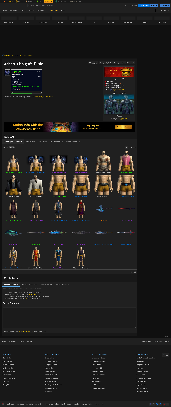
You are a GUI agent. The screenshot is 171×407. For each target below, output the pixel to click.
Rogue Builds (141, 385)
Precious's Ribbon (126, 173)
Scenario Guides (51, 381)
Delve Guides (7, 361)
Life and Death (13, 244)
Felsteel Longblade (126, 220)
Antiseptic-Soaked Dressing (103, 173)
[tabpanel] (69, 209)
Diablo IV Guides (142, 355)
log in (20, 331)
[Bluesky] (157, 404)
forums (27, 298)
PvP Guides (95, 378)
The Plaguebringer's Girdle (126, 196)
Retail (20, 1)
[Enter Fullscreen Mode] (158, 10)
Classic (31, 1)
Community (42, 10)
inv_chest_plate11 (118, 90)
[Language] (168, 10)
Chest (30, 55)
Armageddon (81, 244)
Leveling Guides (8, 365)
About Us (30, 404)
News (5, 10)
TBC (40, 1)
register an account (28, 331)
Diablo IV (75, 1)
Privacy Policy (87, 404)
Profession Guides (8, 371)
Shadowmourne (103, 220)
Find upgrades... (119, 63)
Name (12, 147)
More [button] (63, 10)
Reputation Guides (51, 375)
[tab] (13, 141)
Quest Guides (50, 371)
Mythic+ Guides (7, 368)
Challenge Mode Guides (53, 385)
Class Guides (6, 358)
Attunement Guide (98, 358)
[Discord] (150, 404)
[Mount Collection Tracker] (69, 127)
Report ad (167, 336)
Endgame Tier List (143, 365)
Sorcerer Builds (141, 388)
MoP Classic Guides (52, 355)
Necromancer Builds (143, 378)
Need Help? (10, 404)
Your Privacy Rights (52, 404)
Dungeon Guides (51, 365)
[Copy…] (126, 147)
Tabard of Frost (58, 268)
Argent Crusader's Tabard (13, 268)
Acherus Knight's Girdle (58, 196)
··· (65, 1)
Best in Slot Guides (98, 361)
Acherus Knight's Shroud (13, 220)
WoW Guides (7, 355)
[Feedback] (165, 10)
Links (110, 63)
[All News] (4, 1)
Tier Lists (5, 381)
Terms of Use (99, 404)
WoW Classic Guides (99, 355)
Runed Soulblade (126, 244)
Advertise (39, 404)
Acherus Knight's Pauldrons (13, 173)
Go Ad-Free (54, 10)
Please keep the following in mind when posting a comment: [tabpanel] (26, 310)
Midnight (5, 385)
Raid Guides (6, 375)
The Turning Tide (58, 244)
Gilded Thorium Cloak (36, 220)
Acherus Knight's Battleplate (44, 97)
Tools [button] (23, 10)
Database (13, 10)
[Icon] (7, 72)
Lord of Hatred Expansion (145, 358)
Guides (31, 10)
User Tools (20, 404)
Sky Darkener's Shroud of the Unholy (81, 221)
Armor (19, 55)
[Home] (13, 5)
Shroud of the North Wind (58, 220)
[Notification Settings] (161, 10)
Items (14, 55)
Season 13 (140, 361)
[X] (153, 404)
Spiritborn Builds (142, 391)
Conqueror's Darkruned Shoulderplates (58, 173)
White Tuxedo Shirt (36, 196)
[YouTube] (164, 404)
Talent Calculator (8, 378)
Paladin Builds (141, 381)
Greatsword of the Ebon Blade (103, 244)
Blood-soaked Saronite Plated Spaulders (35, 173)
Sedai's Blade (36, 244)
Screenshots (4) (119, 93)
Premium (77, 404)
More (167, 341)
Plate (24, 55)
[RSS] (167, 404)
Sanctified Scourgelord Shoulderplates (81, 173)
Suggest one (123, 119)
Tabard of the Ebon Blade (81, 268)
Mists (60, 1)
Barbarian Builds (142, 371)
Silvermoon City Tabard (35, 268)
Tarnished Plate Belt (103, 196)
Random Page (66, 404)
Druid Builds (140, 375)
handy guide (32, 294)
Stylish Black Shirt (13, 196)
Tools (22, 341)
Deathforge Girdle (81, 196)
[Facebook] (160, 404)
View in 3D (131, 63)
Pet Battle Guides (51, 378)
